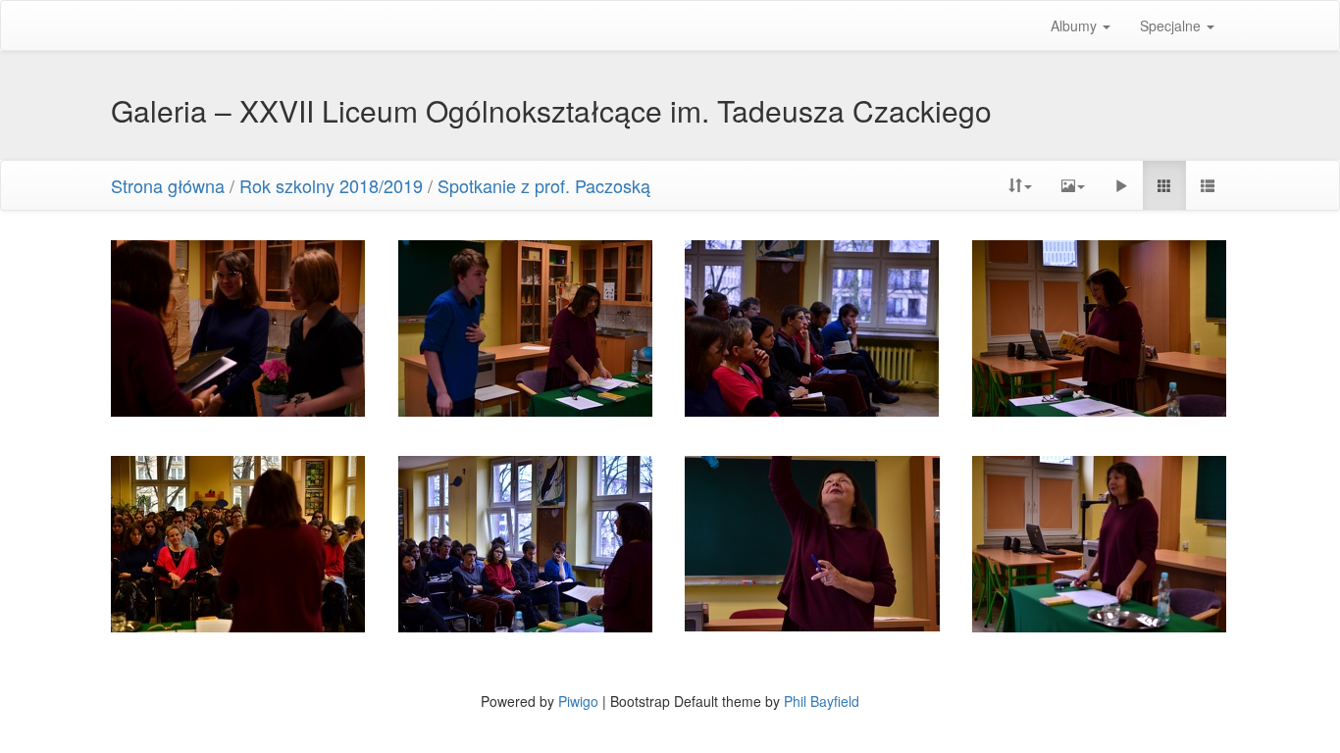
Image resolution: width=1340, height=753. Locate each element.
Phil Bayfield (821, 701)
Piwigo (578, 701)
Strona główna (168, 185)
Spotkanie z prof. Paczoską (544, 185)
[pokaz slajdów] (1121, 185)
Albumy (1076, 25)
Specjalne (1172, 25)
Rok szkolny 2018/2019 (331, 185)
